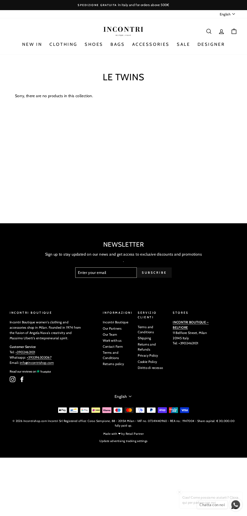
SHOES (94, 44)
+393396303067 (39, 357)
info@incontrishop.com (37, 363)
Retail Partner (135, 433)
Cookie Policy (147, 362)
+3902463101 (25, 352)
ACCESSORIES (151, 44)
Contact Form (113, 346)
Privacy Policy (148, 355)
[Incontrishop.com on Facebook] (22, 379)
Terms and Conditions (111, 355)
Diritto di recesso (150, 368)
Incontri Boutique (115, 322)
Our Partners (112, 328)
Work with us (112, 340)
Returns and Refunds (147, 347)
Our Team (110, 334)
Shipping (144, 338)
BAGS (117, 44)
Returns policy (113, 364)
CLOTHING (63, 44)
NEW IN (32, 44)
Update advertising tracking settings (123, 441)
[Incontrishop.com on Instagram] (12, 379)
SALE (183, 44)
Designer (211, 44)
